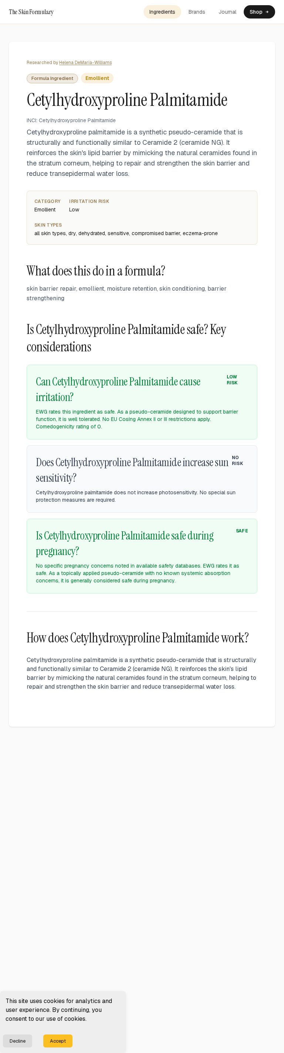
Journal (227, 12)
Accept (58, 1041)
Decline (18, 1041)
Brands (197, 12)
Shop (256, 12)
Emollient (97, 78)
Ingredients (162, 12)
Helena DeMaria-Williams (85, 63)
